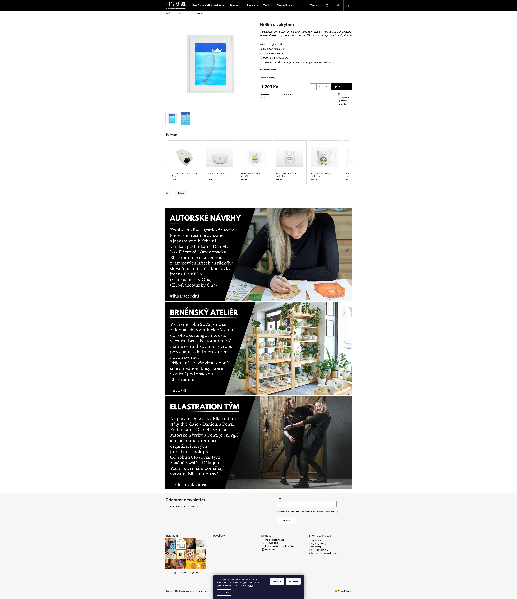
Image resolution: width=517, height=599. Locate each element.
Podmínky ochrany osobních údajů (325, 553)
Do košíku (343, 87)
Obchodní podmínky (319, 550)
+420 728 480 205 (273, 543)
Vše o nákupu (316, 547)
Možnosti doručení (268, 69)
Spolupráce (316, 540)
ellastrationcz (271, 549)
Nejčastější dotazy (318, 543)
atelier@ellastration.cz (274, 540)
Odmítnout (277, 581)
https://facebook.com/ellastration (279, 546)
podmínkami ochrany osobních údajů (321, 511)
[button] (165, 162)
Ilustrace (287, 94)
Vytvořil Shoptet (345, 591)
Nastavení (224, 592)
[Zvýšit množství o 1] (326, 87)
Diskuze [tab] (181, 193)
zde (251, 585)
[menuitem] (208, 5)
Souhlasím (293, 581)
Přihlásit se (287, 521)
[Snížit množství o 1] (313, 87)
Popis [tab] (168, 193)
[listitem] (185, 162)
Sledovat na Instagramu (188, 572)
